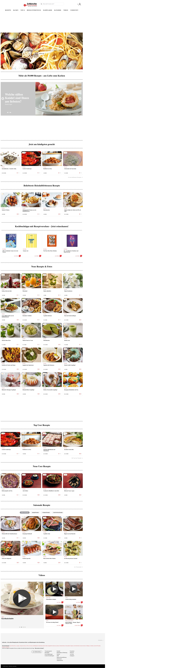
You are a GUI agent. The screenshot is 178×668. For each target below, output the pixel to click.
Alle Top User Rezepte (76, 458)
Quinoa (57, 645)
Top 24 (23, 10)
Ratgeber (57, 10)
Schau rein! (41, 53)
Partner (58, 654)
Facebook (72, 651)
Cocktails (91, 645)
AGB (58, 655)
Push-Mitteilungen (49, 654)
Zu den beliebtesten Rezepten (74, 177)
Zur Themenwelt (77, 567)
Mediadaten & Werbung (62, 652)
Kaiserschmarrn (83, 645)
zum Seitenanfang (37, 651)
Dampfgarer (47, 10)
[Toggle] (79, 4)
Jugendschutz (60, 660)
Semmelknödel (77, 645)
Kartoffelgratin (35, 645)
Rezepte (8, 10)
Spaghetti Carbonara (52, 645)
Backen (15, 10)
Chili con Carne (29, 645)
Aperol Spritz (45, 645)
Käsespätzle (67, 645)
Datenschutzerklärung (61, 657)
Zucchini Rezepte (97, 645)
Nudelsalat (40, 645)
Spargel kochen (23, 645)
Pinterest (72, 652)
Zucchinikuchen (13, 645)
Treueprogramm (48, 651)
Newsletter (47, 652)
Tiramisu (7, 647)
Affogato (87, 645)
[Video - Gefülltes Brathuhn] (22, 598)
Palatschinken (62, 645)
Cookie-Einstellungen (49, 655)
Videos (65, 10)
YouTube (72, 654)
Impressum (59, 658)
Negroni (71, 645)
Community (74, 10)
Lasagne (17, 645)
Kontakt (58, 651)
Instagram (72, 655)
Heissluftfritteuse (34, 10)
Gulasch (3, 647)
